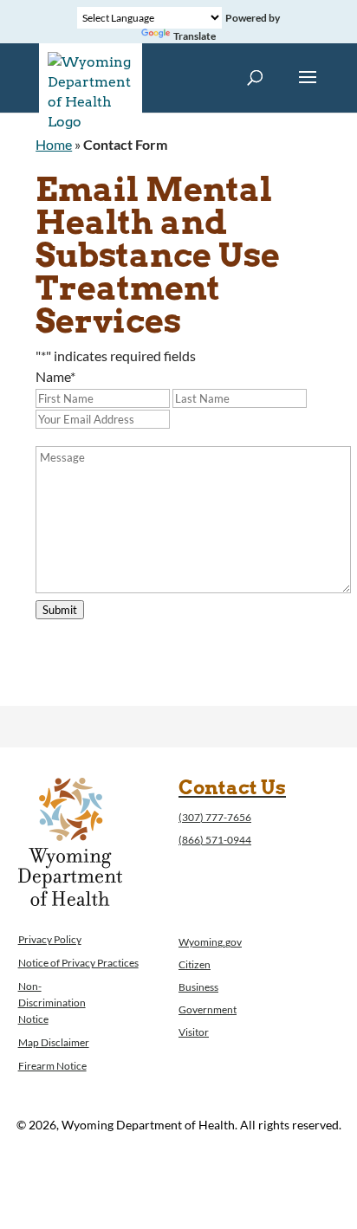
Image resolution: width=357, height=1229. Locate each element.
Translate (194, 35)
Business (198, 986)
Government (207, 1009)
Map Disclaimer (53, 1042)
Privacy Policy (49, 939)
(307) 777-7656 (214, 817)
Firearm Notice (52, 1065)
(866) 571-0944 (214, 839)
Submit (59, 610)
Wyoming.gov (210, 941)
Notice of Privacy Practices (78, 962)
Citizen (194, 964)
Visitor (193, 1031)
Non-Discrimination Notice (52, 1002)
